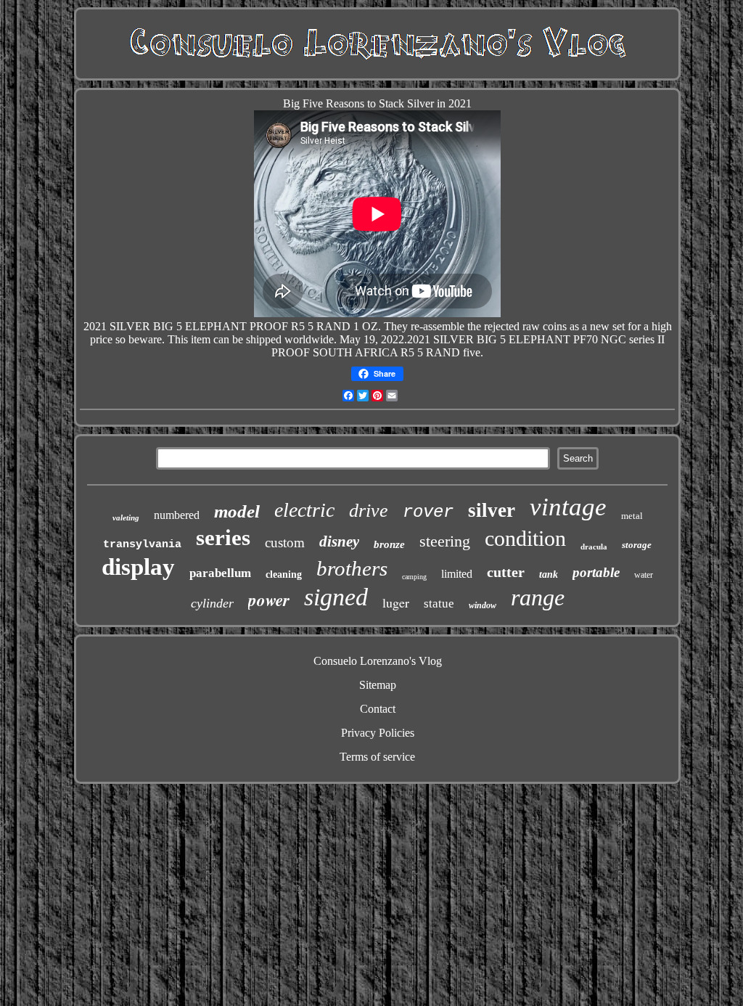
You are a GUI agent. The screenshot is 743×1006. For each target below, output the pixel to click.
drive (368, 510)
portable (596, 572)
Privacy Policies (377, 733)
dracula (593, 546)
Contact (377, 709)
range (538, 597)
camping (414, 577)
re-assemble (437, 326)
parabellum (220, 573)
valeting (125, 517)
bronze (389, 544)
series (223, 537)
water (643, 575)
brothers (351, 568)
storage (637, 544)
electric (304, 510)
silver (491, 510)
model (237, 511)
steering (444, 541)
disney (339, 541)
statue (439, 603)
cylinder (212, 603)
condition (525, 538)
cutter (506, 572)
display (138, 567)
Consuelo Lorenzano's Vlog (377, 661)
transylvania (142, 545)
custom (285, 542)
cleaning (284, 574)
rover (428, 512)
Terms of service (377, 757)
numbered (177, 515)
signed (336, 597)
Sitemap (377, 685)
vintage (568, 507)
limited (456, 574)
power (269, 599)
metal (632, 515)
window (482, 605)
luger (395, 602)
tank (548, 574)
